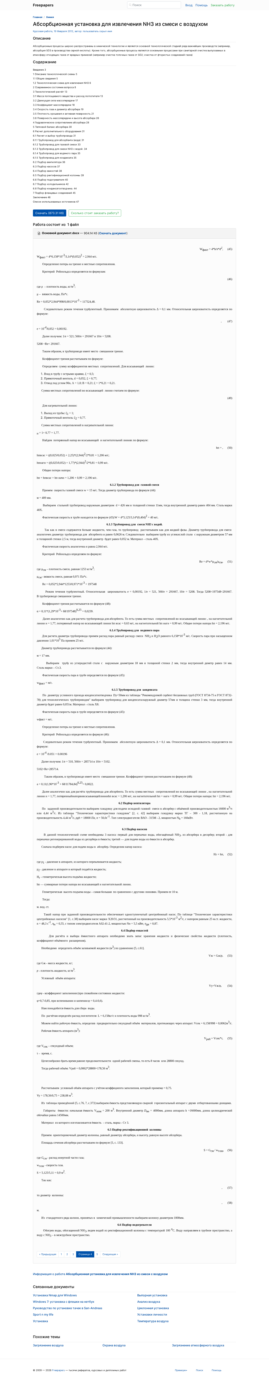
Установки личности (152, 1314)
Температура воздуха (153, 1321)
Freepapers (58, 1370)
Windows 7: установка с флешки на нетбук (63, 1301)
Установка (40, 1321)
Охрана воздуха (114, 1345)
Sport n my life (43, 1314)
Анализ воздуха (148, 1301)
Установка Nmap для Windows (55, 1295)
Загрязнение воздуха (48, 1345)
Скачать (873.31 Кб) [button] (49, 213)
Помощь (201, 5)
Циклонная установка (153, 1308)
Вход (189, 5)
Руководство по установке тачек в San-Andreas (67, 1308)
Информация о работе (100, 1274)
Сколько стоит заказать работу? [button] (95, 213)
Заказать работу (223, 5)
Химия (50, 17)
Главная (37, 17)
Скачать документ (112, 233)
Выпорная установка (152, 1295)
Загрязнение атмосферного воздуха (198, 1345)
